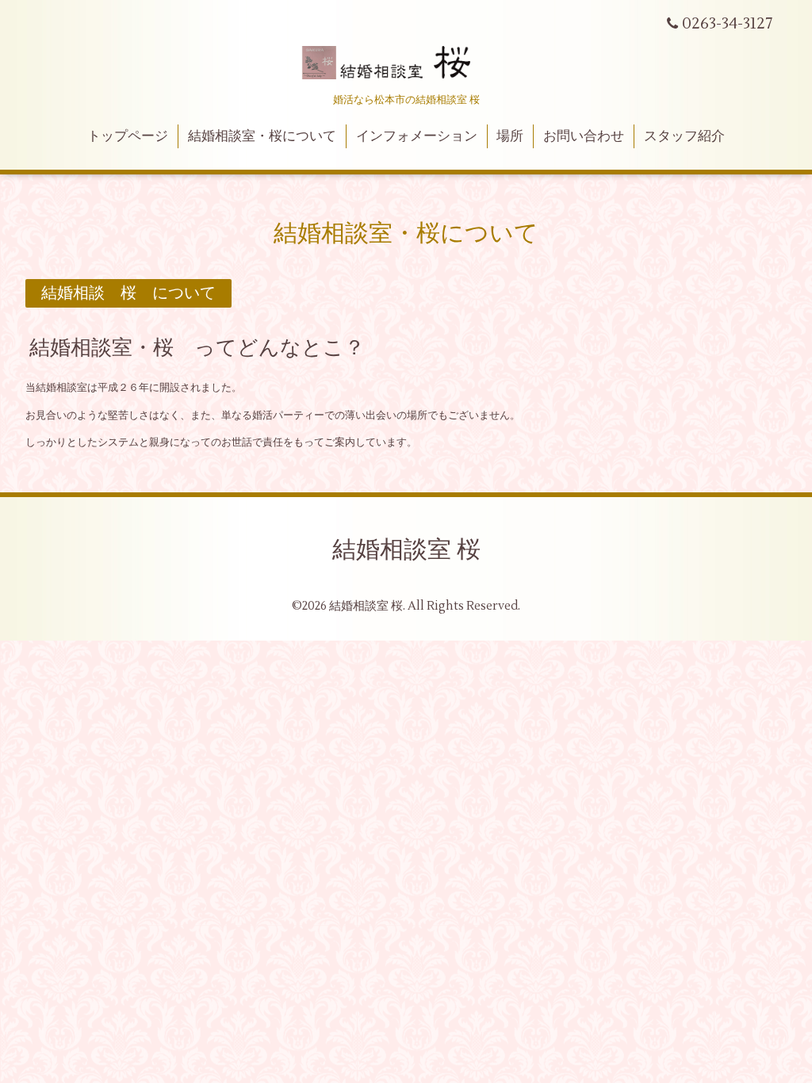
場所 (509, 136)
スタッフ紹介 (684, 136)
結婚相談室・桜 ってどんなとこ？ (197, 348)
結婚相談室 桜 (406, 549)
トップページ (127, 136)
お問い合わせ (583, 136)
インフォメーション (416, 136)
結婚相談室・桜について (262, 136)
